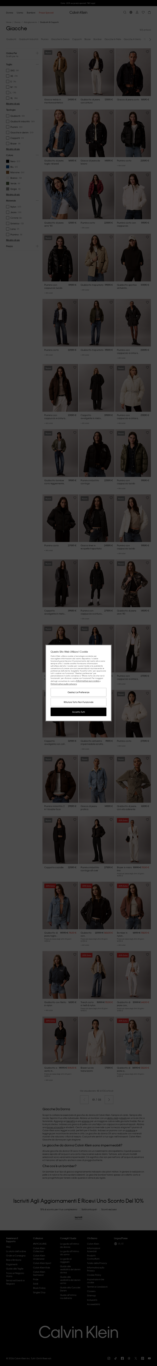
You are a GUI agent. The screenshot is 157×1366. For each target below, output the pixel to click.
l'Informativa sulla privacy (64, 684)
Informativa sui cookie (88, 680)
